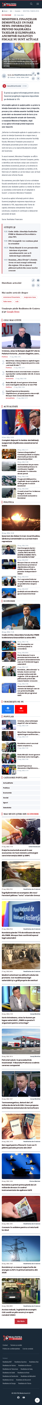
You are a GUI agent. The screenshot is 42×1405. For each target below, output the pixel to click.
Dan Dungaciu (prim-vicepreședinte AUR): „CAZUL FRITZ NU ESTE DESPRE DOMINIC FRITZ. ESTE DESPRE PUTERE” (27, 552)
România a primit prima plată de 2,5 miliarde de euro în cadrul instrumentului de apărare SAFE (19, 1188)
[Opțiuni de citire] (37, 1400)
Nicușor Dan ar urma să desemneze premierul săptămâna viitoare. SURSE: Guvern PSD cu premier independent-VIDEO (27, 568)
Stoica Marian (34, 1181)
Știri (11, 11)
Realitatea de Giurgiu (9, 1383)
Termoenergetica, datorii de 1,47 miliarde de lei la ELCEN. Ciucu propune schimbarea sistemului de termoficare (20, 1105)
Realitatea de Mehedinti (28, 1376)
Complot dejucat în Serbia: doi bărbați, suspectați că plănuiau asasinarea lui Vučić (20, 443)
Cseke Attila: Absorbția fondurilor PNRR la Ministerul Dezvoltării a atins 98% (22, 234)
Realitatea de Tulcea (24, 1383)
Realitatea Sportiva (21, 1362)
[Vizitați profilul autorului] (4, 76)
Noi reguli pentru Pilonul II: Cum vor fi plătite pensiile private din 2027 (19, 1146)
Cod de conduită (28, 1349)
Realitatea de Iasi (8, 1380)
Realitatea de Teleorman (10, 1369)
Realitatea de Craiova (25, 75)
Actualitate (10, 398)
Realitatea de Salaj (26, 1369)
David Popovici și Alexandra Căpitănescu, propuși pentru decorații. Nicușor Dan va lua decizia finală (22, 393)
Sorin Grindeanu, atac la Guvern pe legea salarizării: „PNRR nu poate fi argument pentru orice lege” (18, 1020)
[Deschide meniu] (37, 4)
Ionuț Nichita (35, 1014)
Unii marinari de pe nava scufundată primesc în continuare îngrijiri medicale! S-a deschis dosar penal (27, 469)
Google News (13, 311)
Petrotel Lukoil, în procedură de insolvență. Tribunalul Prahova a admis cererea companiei (20, 1063)
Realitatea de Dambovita (10, 1376)
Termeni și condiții (16, 1345)
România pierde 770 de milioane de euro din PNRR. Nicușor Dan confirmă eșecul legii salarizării (21, 935)
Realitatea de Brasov (24, 1365)
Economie (17, 11)
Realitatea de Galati (9, 1373)
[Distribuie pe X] (38, 78)
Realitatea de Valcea (9, 1365)
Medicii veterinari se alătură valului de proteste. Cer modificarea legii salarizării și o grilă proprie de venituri (20, 978)
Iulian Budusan (34, 847)
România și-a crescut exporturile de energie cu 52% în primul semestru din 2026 (20, 1270)
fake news (7, 301)
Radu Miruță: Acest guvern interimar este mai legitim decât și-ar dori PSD (21, 383)
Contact (5, 1345)
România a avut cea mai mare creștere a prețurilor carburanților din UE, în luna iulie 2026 (23, 374)
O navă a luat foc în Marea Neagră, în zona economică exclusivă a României (28, 494)
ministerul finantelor (11, 297)
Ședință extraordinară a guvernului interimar (27, 592)
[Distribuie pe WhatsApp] (33, 78)
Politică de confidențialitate (11, 1349)
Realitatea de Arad (23, 1373)
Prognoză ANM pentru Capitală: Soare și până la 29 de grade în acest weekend (28, 482)
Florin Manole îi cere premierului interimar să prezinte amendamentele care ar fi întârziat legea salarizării (23, 251)
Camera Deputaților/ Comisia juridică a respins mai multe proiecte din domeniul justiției (28, 455)
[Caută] (31, 4)
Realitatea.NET (7, 1362)
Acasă (5, 11)
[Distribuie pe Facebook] (38, 74)
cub (16, 301)
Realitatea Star (34, 1362)
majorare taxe (30, 297)
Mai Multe (21, 1321)
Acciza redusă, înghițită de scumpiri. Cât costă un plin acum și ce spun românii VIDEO (19, 1312)
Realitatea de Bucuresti (23, 1380)
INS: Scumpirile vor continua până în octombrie (23, 242)
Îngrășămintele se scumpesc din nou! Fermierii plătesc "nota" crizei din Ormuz (21, 894)
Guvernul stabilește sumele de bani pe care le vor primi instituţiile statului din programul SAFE (28, 690)
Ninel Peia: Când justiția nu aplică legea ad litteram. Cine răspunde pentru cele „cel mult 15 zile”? (22, 363)
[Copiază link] (33, 74)
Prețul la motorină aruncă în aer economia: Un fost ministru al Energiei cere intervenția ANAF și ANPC (20, 853)
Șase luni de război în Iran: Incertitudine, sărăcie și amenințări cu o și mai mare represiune (21, 539)
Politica (5, 357)
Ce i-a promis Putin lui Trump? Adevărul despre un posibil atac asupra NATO (28, 582)
